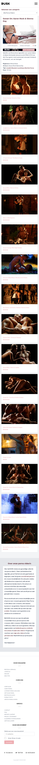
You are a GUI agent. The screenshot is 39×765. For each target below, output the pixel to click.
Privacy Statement (10, 716)
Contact (7, 710)
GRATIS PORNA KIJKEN (10, 699)
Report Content (9, 714)
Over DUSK (7, 686)
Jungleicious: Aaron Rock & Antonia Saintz (15, 128)
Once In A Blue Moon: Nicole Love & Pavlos (15, 277)
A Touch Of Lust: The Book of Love (12, 158)
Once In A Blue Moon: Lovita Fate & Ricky (14, 517)
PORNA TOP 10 (8, 697)
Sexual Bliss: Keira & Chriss (10, 188)
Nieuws (6, 673)
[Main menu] (36, 3)
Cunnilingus (20, 68)
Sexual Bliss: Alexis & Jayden (11, 367)
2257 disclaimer (9, 720)
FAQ (5, 712)
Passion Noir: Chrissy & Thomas (12, 337)
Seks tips (7, 676)
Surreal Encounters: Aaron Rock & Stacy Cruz (16, 547)
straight (8, 68)
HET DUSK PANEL (9, 693)
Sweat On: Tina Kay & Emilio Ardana (13, 397)
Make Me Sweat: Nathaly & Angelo (12, 427)
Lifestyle (7, 671)
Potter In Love (7, 457)
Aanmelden (9, 742)
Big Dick (27, 68)
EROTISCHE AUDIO (9, 695)
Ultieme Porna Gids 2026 (12, 691)
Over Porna (8, 688)
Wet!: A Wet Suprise (9, 218)
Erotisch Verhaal (10, 669)
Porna (32, 68)
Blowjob (14, 68)
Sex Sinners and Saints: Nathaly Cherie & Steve (16, 307)
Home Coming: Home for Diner (11, 98)
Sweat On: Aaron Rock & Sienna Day (13, 487)
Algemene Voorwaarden (12, 718)
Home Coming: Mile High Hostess (12, 247)
